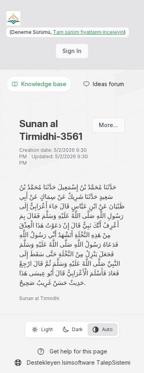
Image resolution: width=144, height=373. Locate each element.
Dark (77, 329)
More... (108, 125)
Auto (107, 329)
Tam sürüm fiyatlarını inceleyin (88, 32)
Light (47, 329)
